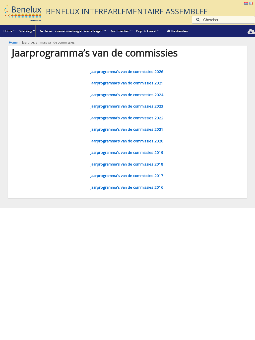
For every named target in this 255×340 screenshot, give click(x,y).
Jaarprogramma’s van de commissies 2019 (126, 152)
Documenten (119, 31)
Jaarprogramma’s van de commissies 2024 (126, 94)
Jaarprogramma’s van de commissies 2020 (126, 140)
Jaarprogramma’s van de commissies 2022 (126, 117)
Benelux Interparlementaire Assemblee (127, 11)
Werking (25, 31)
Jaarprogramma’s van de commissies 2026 (126, 71)
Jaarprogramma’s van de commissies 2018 (126, 164)
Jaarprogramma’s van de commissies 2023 (126, 106)
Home (7, 31)
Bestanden (179, 31)
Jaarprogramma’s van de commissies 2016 (126, 187)
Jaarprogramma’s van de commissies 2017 (126, 175)
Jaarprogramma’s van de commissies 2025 (126, 82)
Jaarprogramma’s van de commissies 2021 (126, 129)
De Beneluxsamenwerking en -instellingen (71, 31)
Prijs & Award (146, 31)
